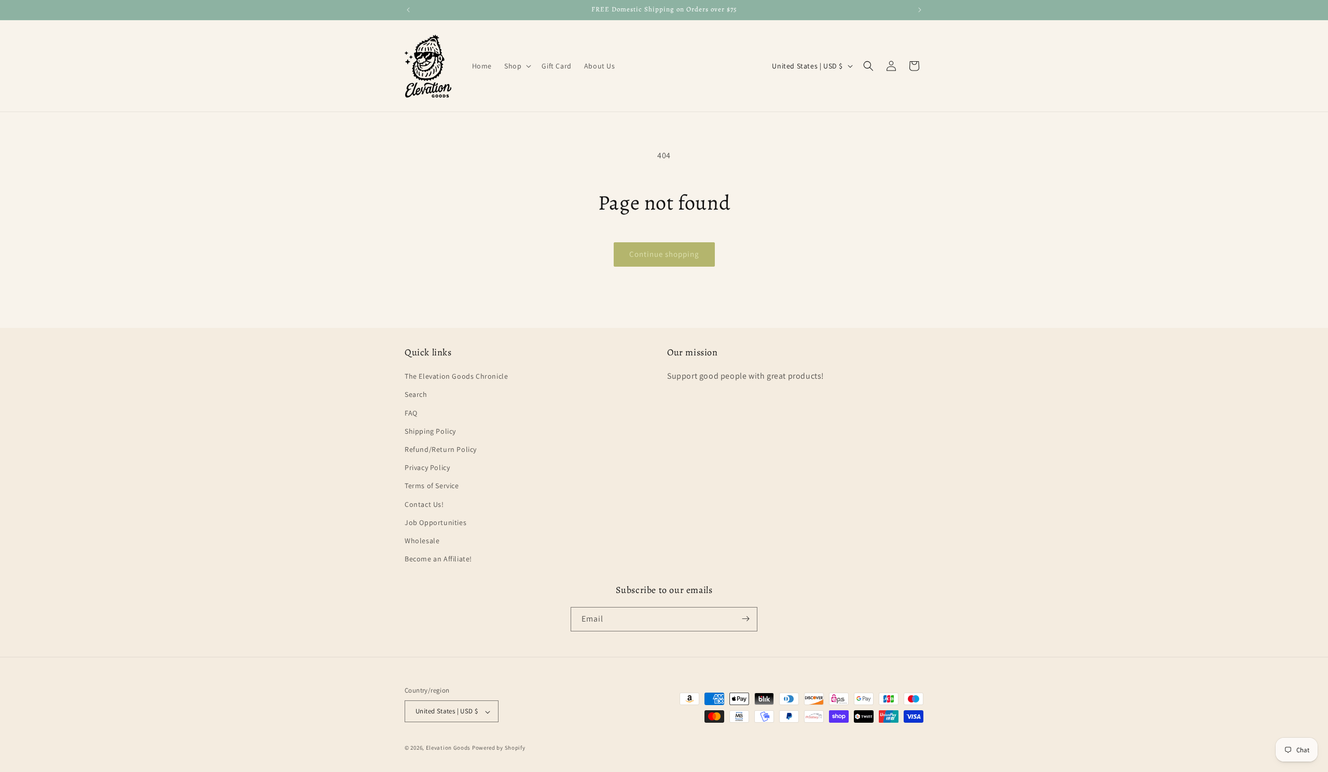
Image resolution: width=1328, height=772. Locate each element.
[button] (516, 66)
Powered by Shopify (498, 748)
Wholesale (422, 540)
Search (416, 394)
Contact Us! (424, 504)
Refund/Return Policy (441, 449)
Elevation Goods (448, 748)
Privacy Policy (427, 468)
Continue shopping (664, 254)
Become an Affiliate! (438, 559)
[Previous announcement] (408, 10)
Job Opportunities (435, 522)
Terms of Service (432, 486)
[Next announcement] (919, 10)
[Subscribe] (745, 618)
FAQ (411, 413)
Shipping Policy (430, 431)
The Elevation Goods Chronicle (456, 376)
